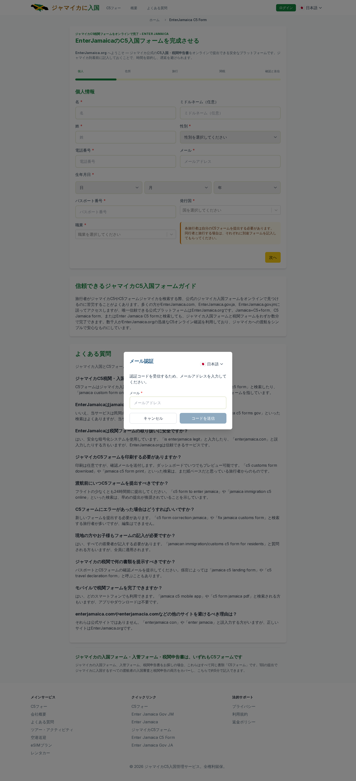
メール (136, 393)
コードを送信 (203, 418)
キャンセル (153, 418)
